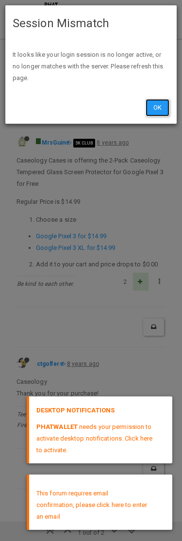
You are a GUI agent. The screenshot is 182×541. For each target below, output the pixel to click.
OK (157, 107)
